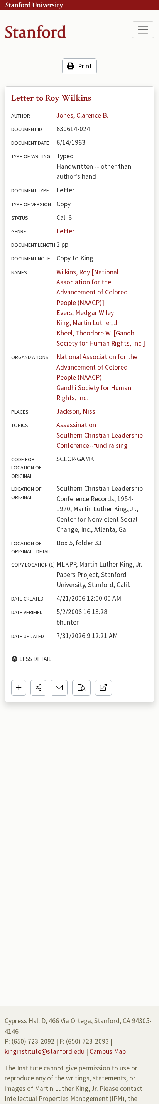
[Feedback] (59, 687)
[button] (38, 687)
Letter (65, 231)
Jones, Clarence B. (82, 115)
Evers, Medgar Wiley (85, 312)
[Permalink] (103, 687)
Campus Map (108, 1051)
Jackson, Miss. (76, 411)
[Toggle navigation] (143, 29)
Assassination (76, 425)
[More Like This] (81, 687)
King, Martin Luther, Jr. (88, 322)
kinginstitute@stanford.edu (45, 1051)
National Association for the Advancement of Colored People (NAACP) (97, 367)
